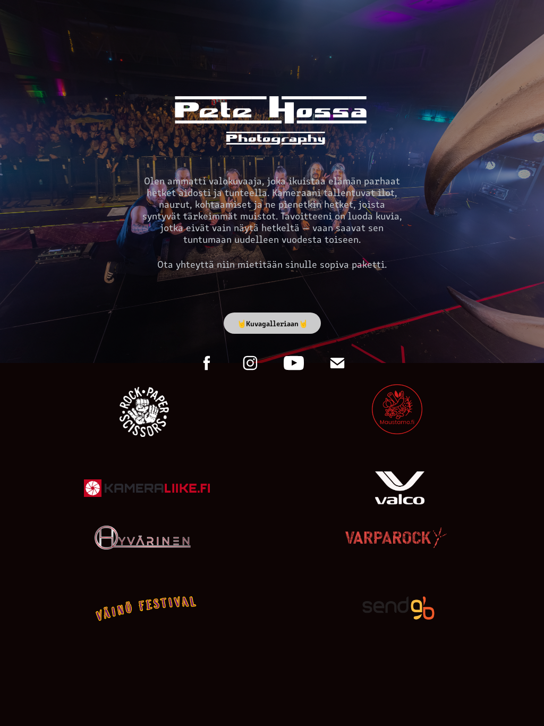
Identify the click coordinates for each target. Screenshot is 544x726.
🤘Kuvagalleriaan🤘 (272, 323)
